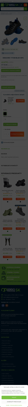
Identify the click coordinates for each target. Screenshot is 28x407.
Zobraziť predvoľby (14, 401)
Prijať (14, 397)
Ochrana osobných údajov (16, 405)
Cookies (7, 405)
